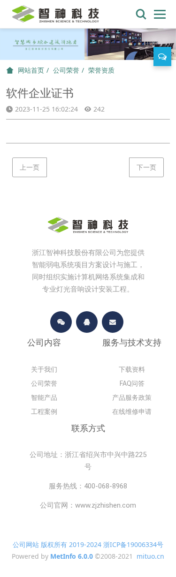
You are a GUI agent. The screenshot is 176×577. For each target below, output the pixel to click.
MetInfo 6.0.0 (71, 556)
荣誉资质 (101, 70)
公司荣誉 (66, 70)
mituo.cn (150, 556)
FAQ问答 (132, 383)
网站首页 (31, 70)
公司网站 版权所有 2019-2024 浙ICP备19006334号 (88, 544)
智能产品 (44, 397)
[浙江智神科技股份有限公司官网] (56, 14)
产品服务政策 (132, 397)
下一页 (146, 167)
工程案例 (44, 411)
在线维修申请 (132, 411)
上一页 (29, 167)
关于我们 (44, 369)
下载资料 (132, 369)
